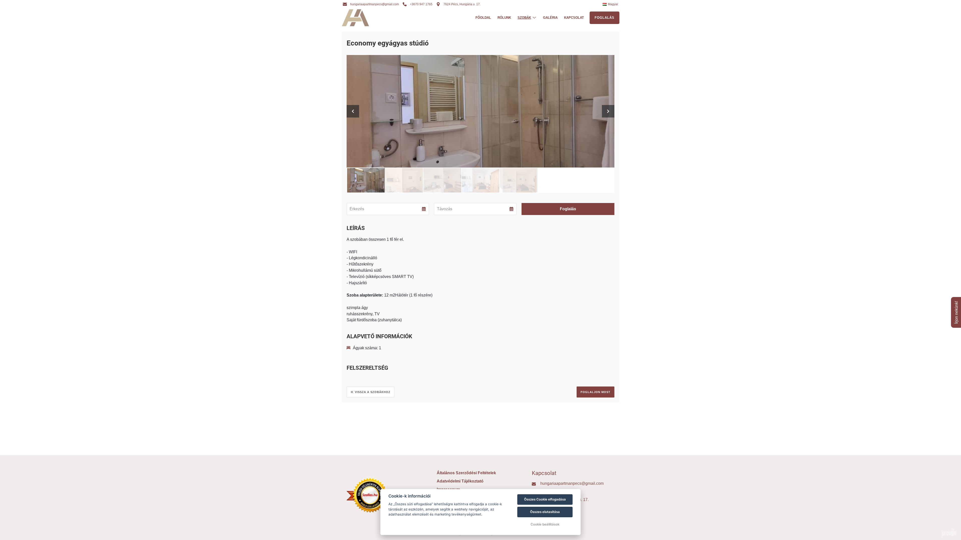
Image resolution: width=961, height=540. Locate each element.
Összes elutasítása (545, 512)
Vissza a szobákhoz (372, 392)
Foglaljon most (595, 392)
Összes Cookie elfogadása (545, 499)
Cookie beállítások (545, 524)
